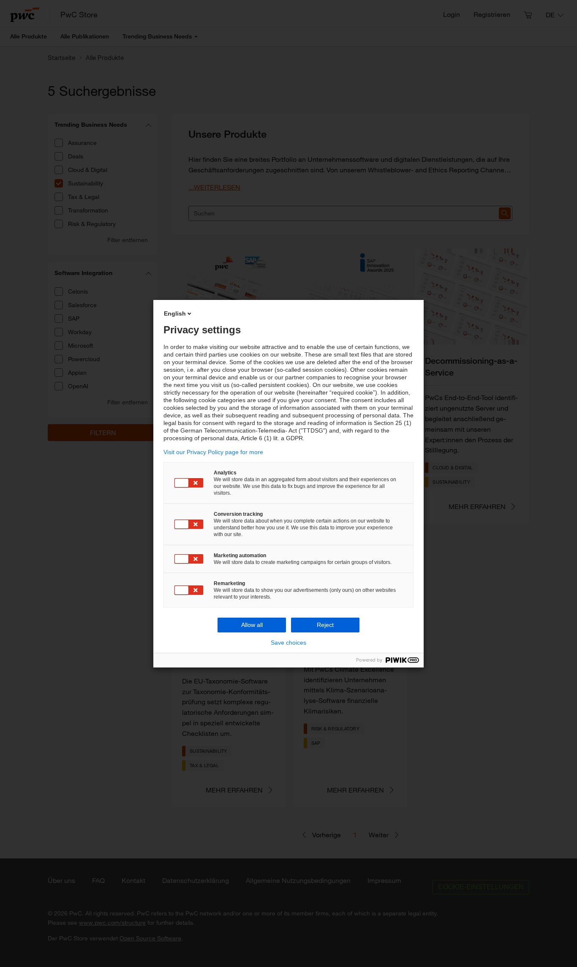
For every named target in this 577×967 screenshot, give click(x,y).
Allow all (252, 624)
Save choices (288, 642)
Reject (325, 624)
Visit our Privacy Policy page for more (213, 452)
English (175, 313)
